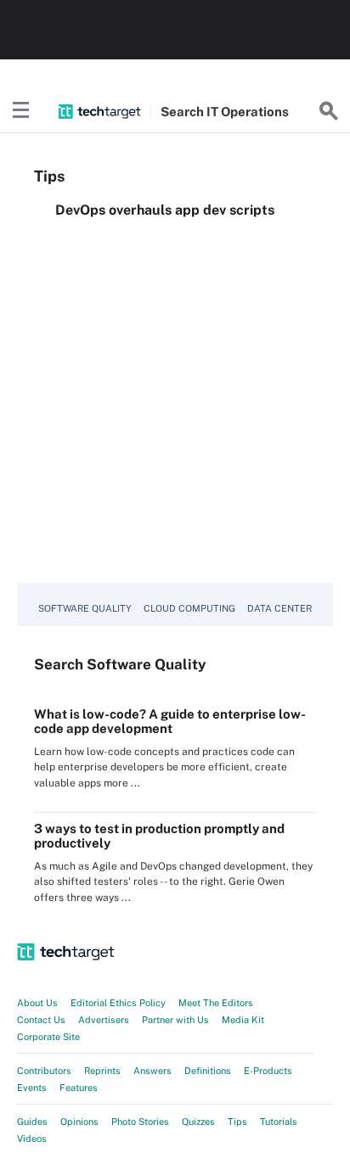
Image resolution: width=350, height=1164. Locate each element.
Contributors (44, 1071)
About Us (37, 1003)
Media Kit (243, 1020)
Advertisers (103, 1020)
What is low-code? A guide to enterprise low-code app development (170, 721)
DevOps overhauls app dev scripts (164, 210)
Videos (32, 1138)
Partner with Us (175, 1020)
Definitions (207, 1071)
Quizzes (198, 1121)
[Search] (329, 111)
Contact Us (41, 1020)
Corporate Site (48, 1037)
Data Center (279, 608)
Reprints (102, 1071)
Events (32, 1088)
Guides (32, 1121)
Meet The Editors (215, 1003)
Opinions (79, 1121)
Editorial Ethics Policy (118, 1003)
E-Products (268, 1071)
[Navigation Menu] (21, 111)
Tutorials (278, 1121)
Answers (152, 1071)
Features (78, 1088)
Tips (237, 1121)
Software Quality (85, 608)
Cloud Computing (189, 608)
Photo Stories (140, 1121)
